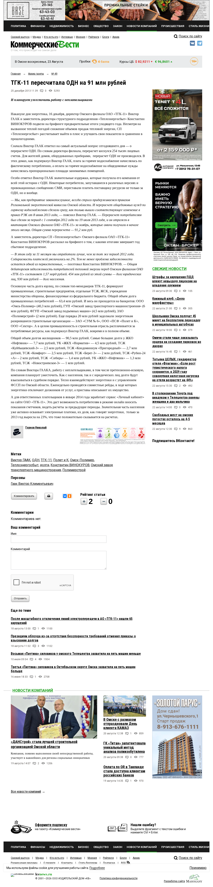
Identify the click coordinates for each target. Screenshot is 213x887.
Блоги (105, 37)
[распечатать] (48, 499)
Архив (115, 37)
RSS (123, 862)
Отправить (20, 598)
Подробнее (97, 868)
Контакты (67, 862)
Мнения (80, 37)
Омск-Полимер (82, 460)
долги (44, 465)
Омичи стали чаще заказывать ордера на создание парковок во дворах (176, 342)
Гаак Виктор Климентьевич (32, 484)
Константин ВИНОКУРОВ (70, 465)
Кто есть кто (51, 37)
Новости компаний (32, 690)
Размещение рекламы (24, 862)
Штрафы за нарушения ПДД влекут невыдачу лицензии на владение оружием (174, 281)
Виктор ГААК (21, 460)
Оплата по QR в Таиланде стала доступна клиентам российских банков (124, 771)
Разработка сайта (174, 881)
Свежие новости (169, 269)
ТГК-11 (46, 460)
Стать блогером (88, 862)
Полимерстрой (73, 470)
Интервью (67, 37)
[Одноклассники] (69, 496)
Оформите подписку (51, 825)
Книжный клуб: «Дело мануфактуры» (168, 301)
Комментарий (20, 549)
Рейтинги (93, 37)
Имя (13, 533)
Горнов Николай (36, 427)
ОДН (35, 460)
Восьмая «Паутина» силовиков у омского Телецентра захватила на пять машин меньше (76, 654)
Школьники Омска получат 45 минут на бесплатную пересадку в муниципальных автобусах (176, 320)
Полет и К (61, 460)
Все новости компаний (26, 792)
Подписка (109, 862)
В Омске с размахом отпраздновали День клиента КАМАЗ (120, 723)
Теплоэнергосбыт (24, 465)
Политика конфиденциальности (118, 878)
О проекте (49, 862)
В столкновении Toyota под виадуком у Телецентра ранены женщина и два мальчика (175, 397)
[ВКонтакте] (65, 496)
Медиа (37, 37)
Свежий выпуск (20, 37)
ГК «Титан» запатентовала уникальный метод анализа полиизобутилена (124, 747)
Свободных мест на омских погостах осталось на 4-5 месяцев (172, 419)
